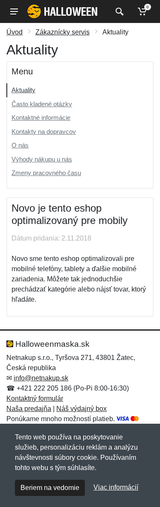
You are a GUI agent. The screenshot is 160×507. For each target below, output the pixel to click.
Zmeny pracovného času (46, 172)
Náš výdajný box (81, 408)
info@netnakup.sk (41, 378)
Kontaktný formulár (34, 398)
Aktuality (23, 89)
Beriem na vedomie (49, 487)
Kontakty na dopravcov (44, 131)
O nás (20, 145)
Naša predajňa (28, 408)
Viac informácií (115, 487)
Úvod (14, 32)
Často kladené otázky (42, 104)
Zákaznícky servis (62, 32)
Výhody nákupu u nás (42, 159)
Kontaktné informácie (41, 117)
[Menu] (14, 11)
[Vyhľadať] (118, 11)
